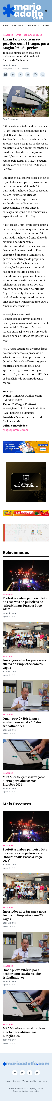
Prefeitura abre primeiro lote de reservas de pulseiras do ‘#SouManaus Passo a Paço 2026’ (25, 603)
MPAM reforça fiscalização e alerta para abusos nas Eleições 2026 (24, 781)
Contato (43, 1081)
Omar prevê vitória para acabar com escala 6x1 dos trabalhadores (22, 722)
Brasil (46, 25)
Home (5, 25)
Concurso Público (33, 35)
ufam (18, 35)
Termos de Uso (29, 1081)
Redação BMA (9, 65)
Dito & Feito (33, 25)
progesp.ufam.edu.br (15, 430)
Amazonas (17, 25)
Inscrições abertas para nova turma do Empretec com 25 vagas (24, 664)
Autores (16, 1081)
